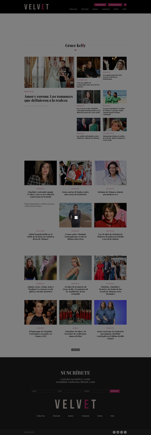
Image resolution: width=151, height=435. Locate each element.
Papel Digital (100, 5)
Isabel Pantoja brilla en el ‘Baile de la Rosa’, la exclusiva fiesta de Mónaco (40, 236)
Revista (116, 9)
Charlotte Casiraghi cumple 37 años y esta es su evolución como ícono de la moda (40, 194)
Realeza (95, 9)
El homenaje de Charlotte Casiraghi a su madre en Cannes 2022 (40, 333)
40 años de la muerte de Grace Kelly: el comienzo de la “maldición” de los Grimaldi (75, 290)
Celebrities (82, 80)
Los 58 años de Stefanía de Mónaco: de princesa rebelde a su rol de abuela (110, 236)
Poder (125, 9)
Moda (75, 328)
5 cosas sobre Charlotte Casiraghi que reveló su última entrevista (75, 236)
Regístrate (114, 391)
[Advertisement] (75, 25)
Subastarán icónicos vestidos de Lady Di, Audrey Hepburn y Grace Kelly (114, 138)
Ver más (75, 350)
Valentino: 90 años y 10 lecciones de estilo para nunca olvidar (75, 333)
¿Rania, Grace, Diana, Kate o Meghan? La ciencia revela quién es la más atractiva (40, 289)
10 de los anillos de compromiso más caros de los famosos (88, 85)
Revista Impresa (115, 5)
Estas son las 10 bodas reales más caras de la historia (75, 193)
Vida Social (84, 9)
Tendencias (106, 9)
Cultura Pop (73, 9)
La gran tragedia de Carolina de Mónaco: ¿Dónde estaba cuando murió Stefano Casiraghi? (114, 111)
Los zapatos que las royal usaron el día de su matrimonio (112, 77)
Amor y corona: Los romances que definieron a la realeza (48, 98)
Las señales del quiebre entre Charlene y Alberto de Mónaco (88, 137)
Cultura (40, 231)
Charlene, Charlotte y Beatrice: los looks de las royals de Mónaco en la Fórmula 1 (110, 290)
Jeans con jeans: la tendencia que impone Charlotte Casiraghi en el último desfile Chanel (110, 335)
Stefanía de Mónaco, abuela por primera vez (110, 193)
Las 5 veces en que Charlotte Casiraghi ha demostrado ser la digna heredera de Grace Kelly (88, 110)
